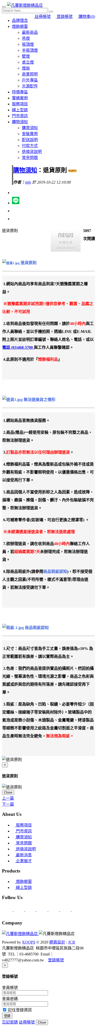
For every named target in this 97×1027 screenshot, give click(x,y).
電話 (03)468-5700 (18, 347)
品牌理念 (20, 20)
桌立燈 (28, 62)
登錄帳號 (64, 16)
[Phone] (19, 910)
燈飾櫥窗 (20, 26)
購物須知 (20, 122)
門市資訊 (20, 116)
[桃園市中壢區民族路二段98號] (31, 910)
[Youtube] (77, 910)
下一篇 (8, 804)
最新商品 (30, 32)
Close (8, 792)
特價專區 (20, 92)
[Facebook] (66, 910)
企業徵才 (23, 861)
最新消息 (23, 855)
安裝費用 (30, 134)
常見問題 (30, 158)
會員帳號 (10, 988)
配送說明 (30, 140)
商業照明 (30, 74)
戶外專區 (30, 80)
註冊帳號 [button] (27, 1022)
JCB (71, 942)
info (28, 182)
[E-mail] (8, 910)
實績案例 (20, 98)
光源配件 (30, 86)
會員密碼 (10, 999)
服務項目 (20, 104)
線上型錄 (20, 110)
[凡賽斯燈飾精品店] (25, 5)
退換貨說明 (32, 152)
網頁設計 (57, 942)
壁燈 (26, 56)
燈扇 (26, 68)
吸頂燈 (28, 44)
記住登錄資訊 (19, 1010)
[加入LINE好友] (42, 910)
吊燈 (26, 38)
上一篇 (8, 798)
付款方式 (30, 146)
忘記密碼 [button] (10, 1022)
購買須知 (30, 128)
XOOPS (28, 942)
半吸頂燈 (30, 50)
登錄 (7, 1016)
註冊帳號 (42, 16)
